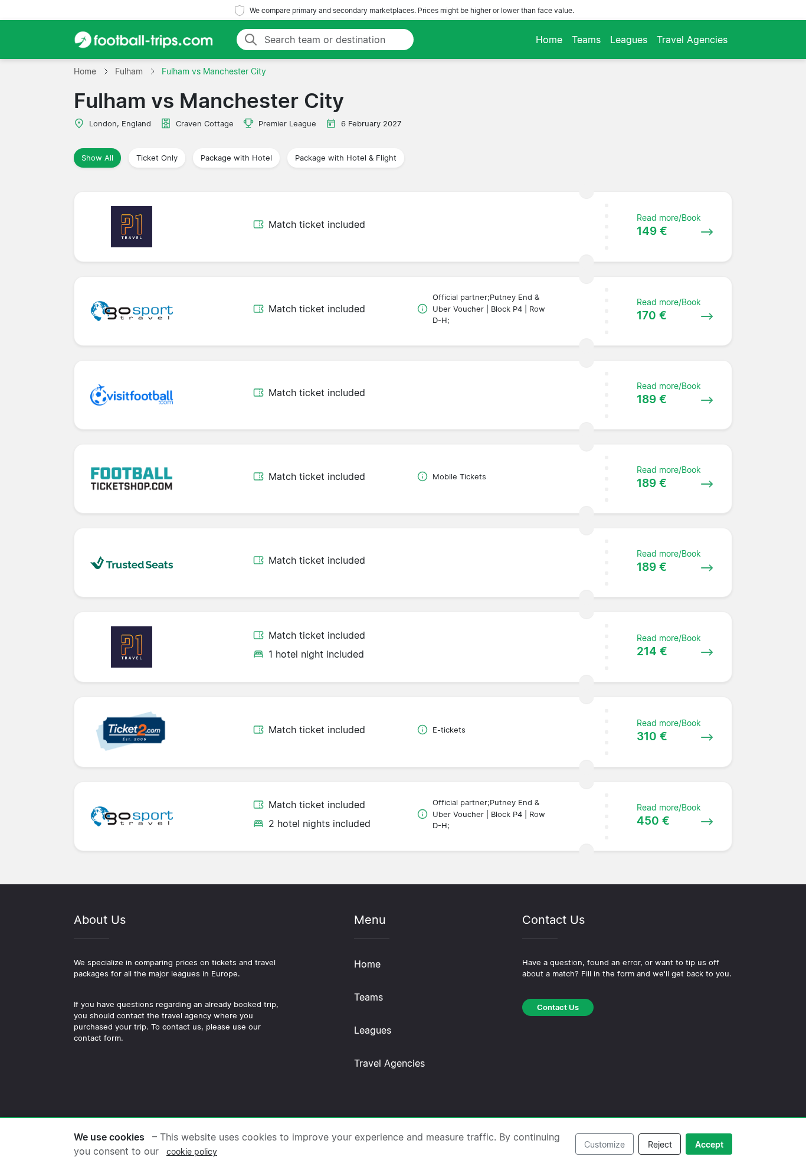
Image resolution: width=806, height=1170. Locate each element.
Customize (604, 1144)
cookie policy (191, 1151)
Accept (709, 1144)
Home (549, 39)
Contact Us (558, 1007)
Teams (586, 39)
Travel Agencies (692, 39)
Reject (660, 1144)
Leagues (628, 39)
